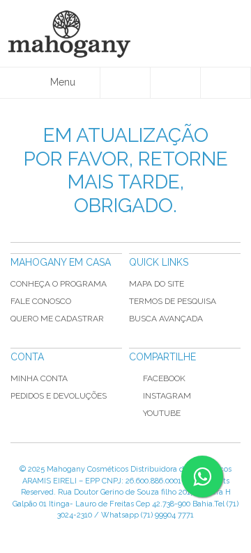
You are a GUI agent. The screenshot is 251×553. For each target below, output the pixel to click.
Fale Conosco (40, 301)
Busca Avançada (166, 318)
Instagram (167, 396)
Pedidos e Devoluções (58, 396)
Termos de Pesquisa (172, 301)
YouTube (162, 413)
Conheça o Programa (58, 284)
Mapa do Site (156, 284)
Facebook (164, 378)
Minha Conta (39, 378)
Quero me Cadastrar (57, 318)
